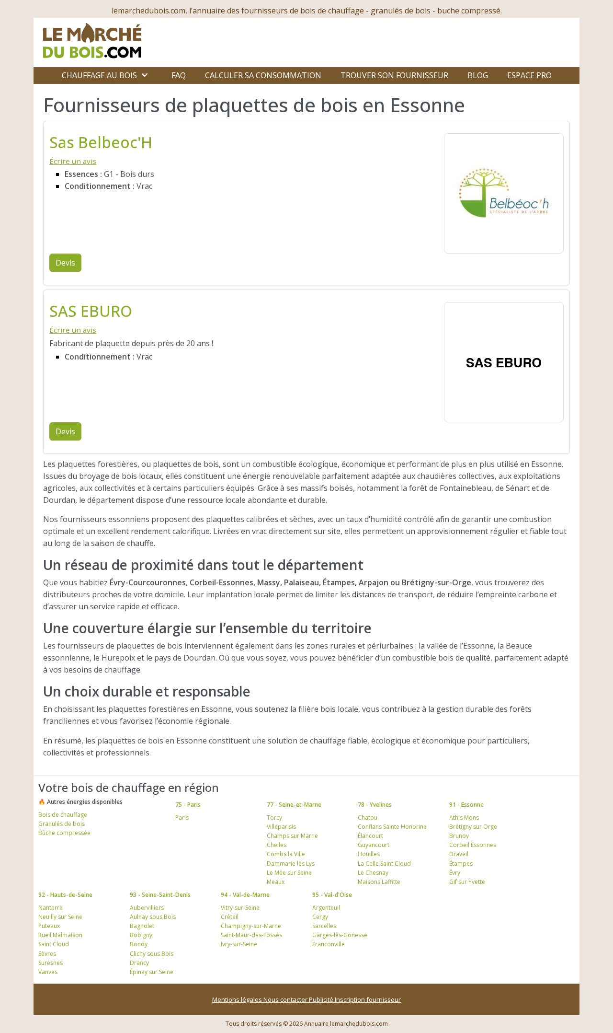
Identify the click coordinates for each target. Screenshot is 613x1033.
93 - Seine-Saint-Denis (160, 895)
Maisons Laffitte (379, 882)
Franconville (328, 944)
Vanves (47, 972)
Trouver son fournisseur (394, 75)
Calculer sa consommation (263, 75)
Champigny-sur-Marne (251, 926)
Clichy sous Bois (151, 954)
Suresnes (50, 963)
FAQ (178, 75)
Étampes (461, 863)
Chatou (367, 817)
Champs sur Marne (292, 836)
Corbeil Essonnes (472, 845)
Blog (477, 75)
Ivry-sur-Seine (239, 944)
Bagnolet (142, 926)
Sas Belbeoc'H (100, 142)
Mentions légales (237, 999)
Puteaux (49, 926)
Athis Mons (464, 817)
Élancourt (370, 836)
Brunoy (459, 836)
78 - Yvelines (375, 805)
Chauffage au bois (99, 75)
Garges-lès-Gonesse (339, 935)
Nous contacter (286, 999)
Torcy (274, 817)
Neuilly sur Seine (60, 917)
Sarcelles (324, 926)
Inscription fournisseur (368, 999)
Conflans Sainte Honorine (392, 827)
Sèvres (47, 954)
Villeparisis (281, 827)
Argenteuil (326, 908)
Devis (65, 262)
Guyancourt (373, 845)
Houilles (369, 854)
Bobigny (141, 935)
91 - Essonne (466, 805)
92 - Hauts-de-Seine (65, 895)
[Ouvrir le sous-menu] (145, 75)
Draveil (458, 854)
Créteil (229, 917)
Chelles (276, 845)
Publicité (322, 999)
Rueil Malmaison (60, 935)
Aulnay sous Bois (153, 917)
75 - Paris (188, 805)
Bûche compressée (64, 833)
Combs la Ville (286, 854)
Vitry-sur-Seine (240, 908)
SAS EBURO (90, 311)
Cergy (320, 917)
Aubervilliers (147, 908)
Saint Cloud (53, 944)
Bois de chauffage (62, 815)
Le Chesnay (373, 873)
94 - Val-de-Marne (245, 895)
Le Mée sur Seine (289, 873)
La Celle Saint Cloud (384, 863)
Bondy (139, 944)
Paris (182, 817)
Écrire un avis (72, 161)
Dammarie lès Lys (291, 863)
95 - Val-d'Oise (332, 895)
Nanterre (50, 908)
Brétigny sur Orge (473, 827)
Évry (454, 873)
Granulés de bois (61, 824)
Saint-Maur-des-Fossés (251, 935)
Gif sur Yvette (467, 882)
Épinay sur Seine (151, 972)
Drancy (139, 963)
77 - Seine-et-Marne (294, 805)
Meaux (275, 882)
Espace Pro (529, 75)
